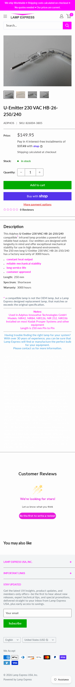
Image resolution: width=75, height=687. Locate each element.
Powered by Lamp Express (17, 679)
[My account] (61, 16)
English (9, 640)
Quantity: (9, 172)
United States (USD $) (36, 640)
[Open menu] (5, 16)
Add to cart (37, 185)
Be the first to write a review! (37, 516)
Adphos (8, 123)
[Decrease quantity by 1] (21, 172)
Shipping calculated (29, 152)
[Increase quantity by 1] (39, 172)
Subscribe (15, 623)
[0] (68, 16)
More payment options (37, 204)
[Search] (67, 25)
